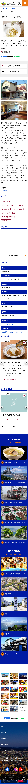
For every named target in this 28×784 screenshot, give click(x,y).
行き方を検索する (14, 71)
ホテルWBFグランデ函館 (11, 415)
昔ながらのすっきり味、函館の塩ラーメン (16, 462)
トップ (2, 9)
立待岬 (7, 634)
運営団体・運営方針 (7, 760)
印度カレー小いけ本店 (8, 324)
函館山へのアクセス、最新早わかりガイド (16, 482)
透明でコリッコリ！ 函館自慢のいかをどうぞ (16, 522)
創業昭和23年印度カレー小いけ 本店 (12, 332)
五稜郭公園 (8, 594)
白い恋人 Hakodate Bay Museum (14, 654)
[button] (1, 362)
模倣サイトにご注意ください (14, 758)
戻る (14, 426)
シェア (4, 56)
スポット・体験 (10, 9)
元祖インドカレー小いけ (11, 362)
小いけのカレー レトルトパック (11, 190)
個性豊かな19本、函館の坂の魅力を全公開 (16, 542)
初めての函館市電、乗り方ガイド (14, 502)
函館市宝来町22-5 (7, 52)
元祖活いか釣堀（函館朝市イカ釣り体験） (16, 574)
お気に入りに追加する (14, 66)
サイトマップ (18, 760)
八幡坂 (7, 614)
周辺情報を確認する (14, 255)
